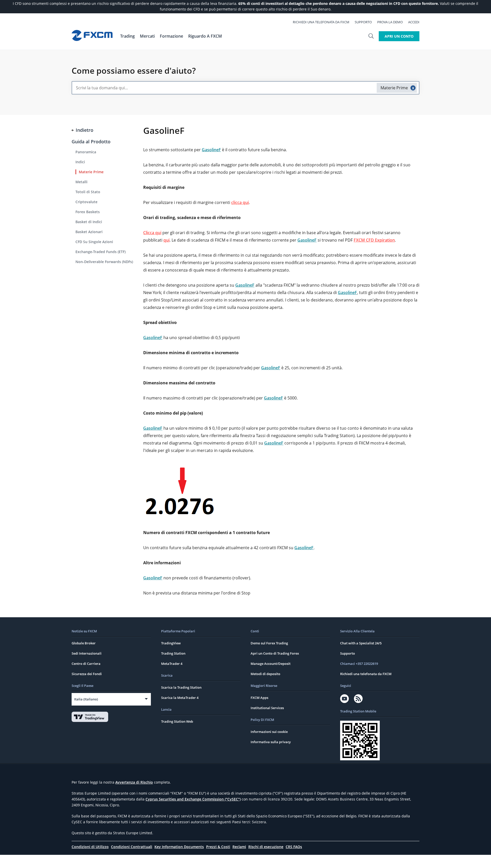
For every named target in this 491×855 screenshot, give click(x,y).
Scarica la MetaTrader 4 (179, 697)
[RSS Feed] (358, 698)
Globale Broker (84, 643)
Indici (80, 161)
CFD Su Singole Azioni (94, 241)
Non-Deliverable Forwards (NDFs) (104, 261)
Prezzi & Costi (218, 846)
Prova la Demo (390, 22)
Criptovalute (86, 201)
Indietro (84, 130)
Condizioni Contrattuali (131, 846)
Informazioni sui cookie (269, 731)
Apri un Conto (399, 36)
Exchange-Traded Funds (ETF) (100, 251)
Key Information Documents (179, 846)
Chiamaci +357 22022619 (359, 663)
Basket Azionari (89, 231)
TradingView (171, 643)
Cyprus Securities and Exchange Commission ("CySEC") (193, 799)
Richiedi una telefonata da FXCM (321, 22)
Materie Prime (91, 171)
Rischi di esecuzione (265, 846)
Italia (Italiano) (86, 699)
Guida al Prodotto (91, 141)
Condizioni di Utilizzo (90, 846)
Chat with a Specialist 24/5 (361, 643)
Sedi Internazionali (87, 653)
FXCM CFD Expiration (374, 240)
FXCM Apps (259, 697)
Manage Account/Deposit (271, 663)
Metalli (81, 181)
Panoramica (85, 151)
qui (166, 240)
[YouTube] (344, 698)
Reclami (239, 846)
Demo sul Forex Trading (269, 643)
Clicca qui (152, 232)
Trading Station (173, 653)
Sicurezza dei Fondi (87, 674)
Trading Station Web (177, 721)
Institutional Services (267, 708)
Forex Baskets (87, 211)
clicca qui (240, 202)
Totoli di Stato (87, 191)
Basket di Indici (88, 221)
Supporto (363, 22)
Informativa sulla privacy (271, 742)
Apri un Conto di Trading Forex (275, 653)
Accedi (413, 22)
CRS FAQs (294, 846)
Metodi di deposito (265, 674)
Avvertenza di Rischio (134, 782)
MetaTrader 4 (171, 663)
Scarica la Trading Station (181, 687)
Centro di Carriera (86, 663)
